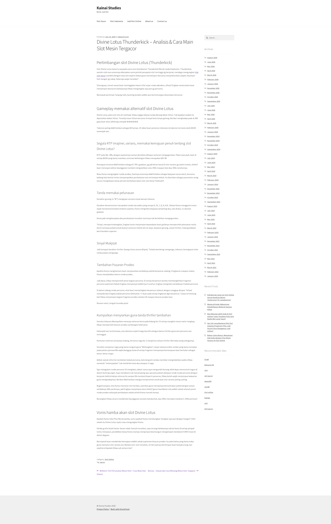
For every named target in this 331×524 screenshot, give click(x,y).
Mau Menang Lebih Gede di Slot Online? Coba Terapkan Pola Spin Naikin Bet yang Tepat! (220, 316)
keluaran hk (209, 365)
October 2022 (212, 250)
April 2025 (211, 119)
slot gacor (208, 376)
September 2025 (213, 101)
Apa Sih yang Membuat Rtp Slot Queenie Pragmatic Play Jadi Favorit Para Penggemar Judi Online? (220, 327)
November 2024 (213, 141)
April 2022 (211, 263)
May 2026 (211, 66)
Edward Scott (123, 37)
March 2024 (211, 175)
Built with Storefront (120, 509)
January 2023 (212, 237)
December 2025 (213, 88)
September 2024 (213, 149)
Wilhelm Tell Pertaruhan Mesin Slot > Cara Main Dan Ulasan (121, 472)
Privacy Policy (103, 509)
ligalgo (207, 398)
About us (149, 21)
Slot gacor (208, 409)
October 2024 (212, 145)
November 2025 (213, 92)
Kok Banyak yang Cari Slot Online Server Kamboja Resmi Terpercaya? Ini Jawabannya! (220, 297)
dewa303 (207, 381)
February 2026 (212, 79)
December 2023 (213, 189)
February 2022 (212, 272)
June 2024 (211, 162)
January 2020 (212, 276)
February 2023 (212, 232)
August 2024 (212, 154)
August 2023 (212, 206)
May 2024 (211, 167)
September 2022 (213, 254)
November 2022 (213, 245)
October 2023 (212, 197)
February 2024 (212, 180)
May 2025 (211, 114)
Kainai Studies (109, 7)
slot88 (206, 387)
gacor (102, 462)
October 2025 (212, 97)
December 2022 (213, 241)
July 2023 (211, 210)
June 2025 (211, 110)
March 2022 (211, 267)
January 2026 (212, 84)
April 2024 (211, 171)
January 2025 (212, 132)
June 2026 (211, 62)
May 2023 (211, 219)
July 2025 (211, 106)
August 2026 (212, 57)
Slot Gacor (101, 21)
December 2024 (213, 136)
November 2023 (213, 193)
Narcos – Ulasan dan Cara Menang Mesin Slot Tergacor (171, 471)
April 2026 (211, 71)
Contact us (162, 21)
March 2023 (211, 228)
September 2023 (213, 202)
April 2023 (211, 224)
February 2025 (212, 127)
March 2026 (211, 75)
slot (206, 370)
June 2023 (211, 215)
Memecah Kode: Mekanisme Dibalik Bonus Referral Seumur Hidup (219, 307)
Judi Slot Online (134, 21)
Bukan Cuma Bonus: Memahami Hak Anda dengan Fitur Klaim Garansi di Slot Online (220, 338)
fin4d (206, 359)
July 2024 (211, 158)
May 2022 (211, 259)
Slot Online (109, 459)
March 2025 (211, 123)
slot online (208, 392)
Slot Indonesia (116, 21)
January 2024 (212, 184)
